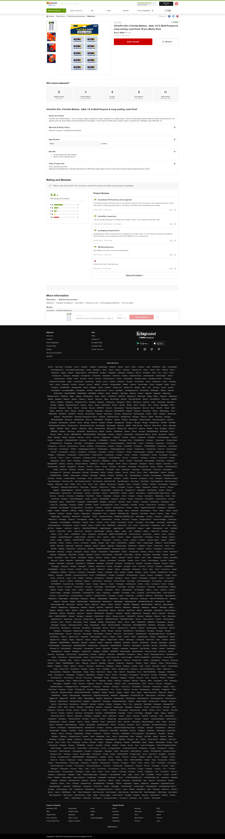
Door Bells (80, 303)
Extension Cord (92, 303)
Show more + (112, 827)
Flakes (92, 811)
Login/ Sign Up (166, 3)
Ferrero (137, 821)
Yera (136, 815)
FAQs (93, 336)
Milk (47, 811)
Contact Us (95, 339)
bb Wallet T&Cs (96, 346)
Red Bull (115, 811)
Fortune (159, 818)
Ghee (92, 808)
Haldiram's (116, 821)
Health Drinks (73, 811)
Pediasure (160, 811)
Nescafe (138, 808)
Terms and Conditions (54, 353)
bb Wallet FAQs (96, 343)
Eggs (92, 815)
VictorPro (118, 22)
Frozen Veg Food (52, 821)
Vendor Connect (97, 349)
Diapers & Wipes (74, 821)
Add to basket (133, 42)
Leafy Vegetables (96, 818)
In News (49, 339)
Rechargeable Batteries (110, 303)
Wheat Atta (72, 808)
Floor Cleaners (51, 818)
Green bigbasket (52, 343)
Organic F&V (51, 815)
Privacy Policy (51, 346)
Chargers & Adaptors (65, 303)
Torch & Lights (127, 303)
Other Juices (73, 818)
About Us (49, 336)
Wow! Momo (139, 818)
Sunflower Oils (51, 808)
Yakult (159, 815)
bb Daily (49, 356)
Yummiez (115, 815)
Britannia (115, 818)
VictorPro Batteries (64, 310)
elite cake (138, 811)
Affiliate (49, 349)
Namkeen (71, 815)
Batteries (50, 303)
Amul (114, 808)
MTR (158, 808)
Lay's (158, 821)
